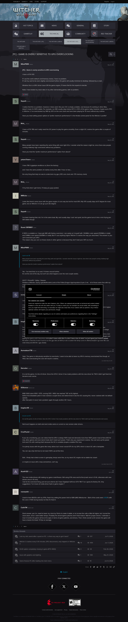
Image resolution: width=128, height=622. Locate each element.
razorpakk (25, 492)
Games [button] (24, 1)
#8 (111, 211)
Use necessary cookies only (40, 331)
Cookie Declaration (73, 610)
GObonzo (24, 388)
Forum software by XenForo (64, 620)
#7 (111, 195)
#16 (111, 408)
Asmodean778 (26, 350)
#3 (111, 123)
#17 (111, 432)
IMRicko (24, 196)
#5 (111, 159)
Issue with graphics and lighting (30, 555)
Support (44, 1)
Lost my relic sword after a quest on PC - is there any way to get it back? (44, 536)
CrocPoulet (25, 432)
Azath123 (24, 471)
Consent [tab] (39, 295)
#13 (111, 350)
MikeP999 (25, 64)
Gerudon (24, 368)
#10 (111, 247)
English (65, 572)
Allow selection (64, 331)
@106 (105, 498)
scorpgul (24, 295)
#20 (111, 507)
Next (25, 59)
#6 (111, 182)
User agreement (58, 610)
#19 (111, 491)
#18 (111, 471)
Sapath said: (25, 255)
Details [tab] (64, 295)
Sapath (23, 101)
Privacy (65, 610)
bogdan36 (25, 408)
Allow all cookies (88, 331)
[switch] (54, 324)
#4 (111, 139)
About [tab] (89, 295)
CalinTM (24, 508)
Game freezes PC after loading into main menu (36, 561)
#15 (111, 387)
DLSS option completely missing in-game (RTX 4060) (38, 549)
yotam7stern (26, 160)
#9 (111, 227)
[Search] (110, 54)
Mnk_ (23, 123)
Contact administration (47, 610)
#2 (111, 101)
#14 (111, 368)
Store (37, 1)
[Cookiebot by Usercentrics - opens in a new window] (92, 289)
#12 (111, 321)
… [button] (19, 59)
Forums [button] (16, 1)
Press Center (83, 610)
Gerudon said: (25, 416)
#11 (111, 294)
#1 (111, 64)
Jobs (31, 1)
